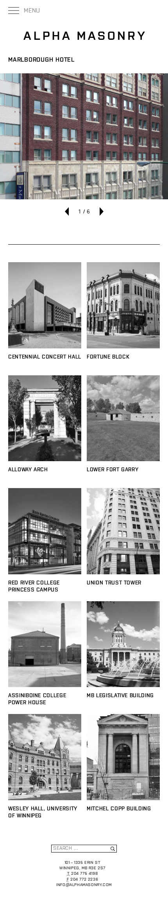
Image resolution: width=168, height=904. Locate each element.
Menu (32, 10)
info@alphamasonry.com (84, 885)
